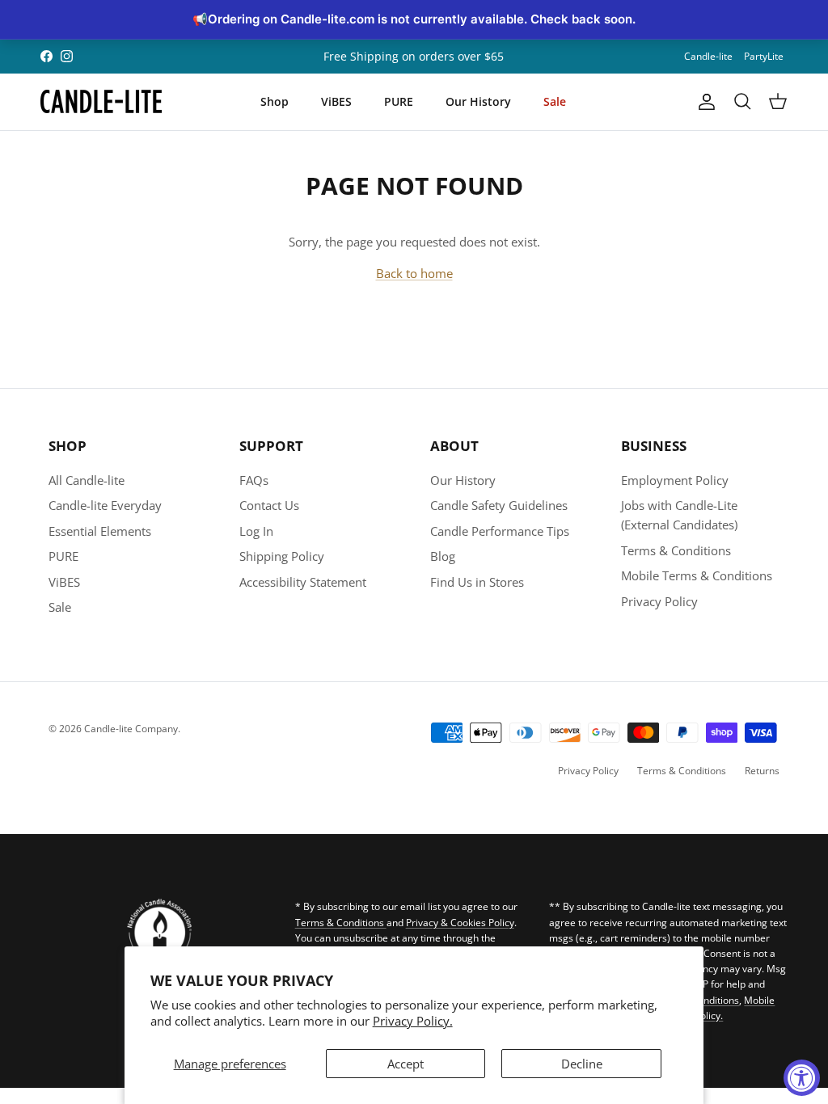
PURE (398, 101)
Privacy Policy (659, 601)
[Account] (703, 102)
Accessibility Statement (302, 582)
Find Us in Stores (477, 582)
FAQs (253, 480)
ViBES (336, 101)
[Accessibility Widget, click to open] (802, 1078)
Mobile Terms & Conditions (696, 575)
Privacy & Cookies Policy (460, 922)
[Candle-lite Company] (101, 102)
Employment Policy (675, 480)
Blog (442, 556)
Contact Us (269, 505)
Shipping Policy (281, 556)
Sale (554, 101)
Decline (581, 1064)
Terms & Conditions (676, 550)
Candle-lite (708, 56)
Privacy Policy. (413, 1021)
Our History (478, 101)
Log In (256, 531)
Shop (274, 101)
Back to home (414, 273)
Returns (762, 770)
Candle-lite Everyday (105, 505)
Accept (405, 1064)
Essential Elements (100, 531)
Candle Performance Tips (499, 531)
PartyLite (764, 56)
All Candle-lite (87, 480)
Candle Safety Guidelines (499, 505)
